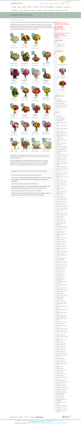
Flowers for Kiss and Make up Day (62, 206)
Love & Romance (59, 7)
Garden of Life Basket (24, 149)
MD (60, 423)
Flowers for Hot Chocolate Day (62, 407)
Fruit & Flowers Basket (35, 63)
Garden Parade (24, 45)
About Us (21, 417)
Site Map (32, 417)
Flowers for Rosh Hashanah (61, 253)
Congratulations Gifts (60, 46)
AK (29, 423)
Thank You (30, 7)
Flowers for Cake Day (60, 358)
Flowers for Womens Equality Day (62, 208)
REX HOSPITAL (59, 99)
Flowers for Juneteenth (60, 117)
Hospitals (50, 3)
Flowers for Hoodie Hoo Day (62, 159)
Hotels (46, 3)
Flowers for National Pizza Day (62, 154)
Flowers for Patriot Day (61, 244)
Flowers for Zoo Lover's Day (62, 266)
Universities (62, 3)
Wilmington (50, 421)
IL (48, 423)
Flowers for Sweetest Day (61, 301)
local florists (23, 420)
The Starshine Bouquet (24, 97)
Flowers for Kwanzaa (60, 397)
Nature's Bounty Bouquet (24, 115)
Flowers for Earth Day (60, 273)
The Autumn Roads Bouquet (46, 115)
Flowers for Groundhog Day (62, 146)
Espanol (64, 1)
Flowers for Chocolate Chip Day (62, 328)
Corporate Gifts (67, 7)
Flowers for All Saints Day (61, 344)
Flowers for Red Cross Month (62, 237)
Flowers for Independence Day (62, 166)
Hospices (40, 420)
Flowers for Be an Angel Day (61, 204)
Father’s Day (39, 10)
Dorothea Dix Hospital (60, 103)
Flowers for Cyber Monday (61, 385)
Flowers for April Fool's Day (61, 262)
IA (51, 423)
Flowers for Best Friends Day (62, 370)
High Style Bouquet (46, 132)
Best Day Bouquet (35, 132)
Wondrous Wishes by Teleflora (24, 81)
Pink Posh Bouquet (24, 132)
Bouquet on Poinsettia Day (61, 391)
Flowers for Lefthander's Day (62, 201)
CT (38, 423)
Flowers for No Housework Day (62, 264)
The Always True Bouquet (35, 98)
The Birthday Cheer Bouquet (35, 115)
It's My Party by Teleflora (13, 81)
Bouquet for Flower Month (61, 342)
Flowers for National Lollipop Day (62, 173)
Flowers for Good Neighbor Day (62, 251)
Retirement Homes (30, 420)
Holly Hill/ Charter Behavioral (62, 101)
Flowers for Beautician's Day (62, 380)
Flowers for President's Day (61, 158)
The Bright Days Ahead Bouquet (13, 115)
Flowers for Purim (60, 229)
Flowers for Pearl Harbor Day (62, 389)
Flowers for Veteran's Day (61, 351)
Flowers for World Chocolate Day (62, 168)
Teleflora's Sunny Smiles (35, 46)
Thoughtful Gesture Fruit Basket (46, 81)
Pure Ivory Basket (35, 149)
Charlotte (45, 421)
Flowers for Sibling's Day (61, 268)
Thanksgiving (51, 10)
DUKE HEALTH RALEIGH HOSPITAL (62, 105)
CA (34, 423)
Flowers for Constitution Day (62, 246)
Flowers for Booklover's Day (62, 197)
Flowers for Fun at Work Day (62, 133)
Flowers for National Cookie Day (62, 387)
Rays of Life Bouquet (14, 149)
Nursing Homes (36, 420)
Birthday (19, 7)
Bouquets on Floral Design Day (62, 161)
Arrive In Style (35, 80)
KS (53, 423)
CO (36, 423)
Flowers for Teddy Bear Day (61, 243)
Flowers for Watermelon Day (62, 191)
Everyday (14, 7)
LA (56, 423)
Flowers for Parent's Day (61, 183)
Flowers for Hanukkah (60, 395)
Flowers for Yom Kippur (61, 291)
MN (65, 423)
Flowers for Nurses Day (61, 323)
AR (33, 423)
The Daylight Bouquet (46, 97)
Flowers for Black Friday (61, 360)
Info (16, 47)
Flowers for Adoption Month (62, 361)
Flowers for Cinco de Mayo (61, 321)
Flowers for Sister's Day (61, 195)
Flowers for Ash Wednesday (61, 221)
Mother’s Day (26, 10)
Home (11, 19)
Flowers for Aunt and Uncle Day (62, 181)
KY (54, 423)
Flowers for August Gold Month (62, 214)
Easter (21, 10)
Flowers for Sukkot (60, 293)
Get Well (42, 7)
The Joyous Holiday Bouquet (14, 132)
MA (62, 423)
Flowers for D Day (60, 366)
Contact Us (26, 417)
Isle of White (14, 45)
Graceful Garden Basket (45, 149)
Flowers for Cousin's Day (61, 179)
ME (58, 423)
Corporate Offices (61, 420)
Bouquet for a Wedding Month (62, 405)
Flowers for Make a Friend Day (62, 156)
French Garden (14, 98)
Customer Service (14, 417)
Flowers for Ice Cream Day (61, 174)
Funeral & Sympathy (49, 7)
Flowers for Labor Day (60, 239)
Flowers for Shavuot (60, 368)
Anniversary (36, 7)
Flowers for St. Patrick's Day (61, 228)
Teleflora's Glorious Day (46, 63)
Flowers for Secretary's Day (61, 275)
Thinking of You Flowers (61, 44)
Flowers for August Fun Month (62, 213)
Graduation (33, 10)
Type (66, 10)
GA (43, 423)
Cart (12, 47)
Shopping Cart (69, 1)
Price (62, 10)
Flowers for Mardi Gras (61, 219)
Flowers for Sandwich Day (61, 348)
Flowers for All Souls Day (61, 346)
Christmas (57, 10)
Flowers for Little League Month (62, 261)
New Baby (24, 7)
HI (45, 423)
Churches (67, 3)
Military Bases (45, 420)
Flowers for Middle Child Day (62, 199)
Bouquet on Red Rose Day (61, 373)
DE (40, 423)
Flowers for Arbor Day (60, 277)
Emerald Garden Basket (24, 63)
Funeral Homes (56, 3)
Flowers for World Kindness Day (62, 353)
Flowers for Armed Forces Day (62, 330)
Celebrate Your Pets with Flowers (62, 409)
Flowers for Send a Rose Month (62, 382)
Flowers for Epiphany (60, 138)
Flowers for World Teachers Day (62, 289)
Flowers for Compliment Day (62, 131)
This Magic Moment (14, 63)
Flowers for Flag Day (60, 375)
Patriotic (45, 10)
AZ (31, 423)
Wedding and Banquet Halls (52, 420)
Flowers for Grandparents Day (62, 241)
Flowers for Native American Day (62, 295)
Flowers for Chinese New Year (62, 149)
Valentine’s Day (15, 10)
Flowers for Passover (60, 271)
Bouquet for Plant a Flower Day (62, 226)
